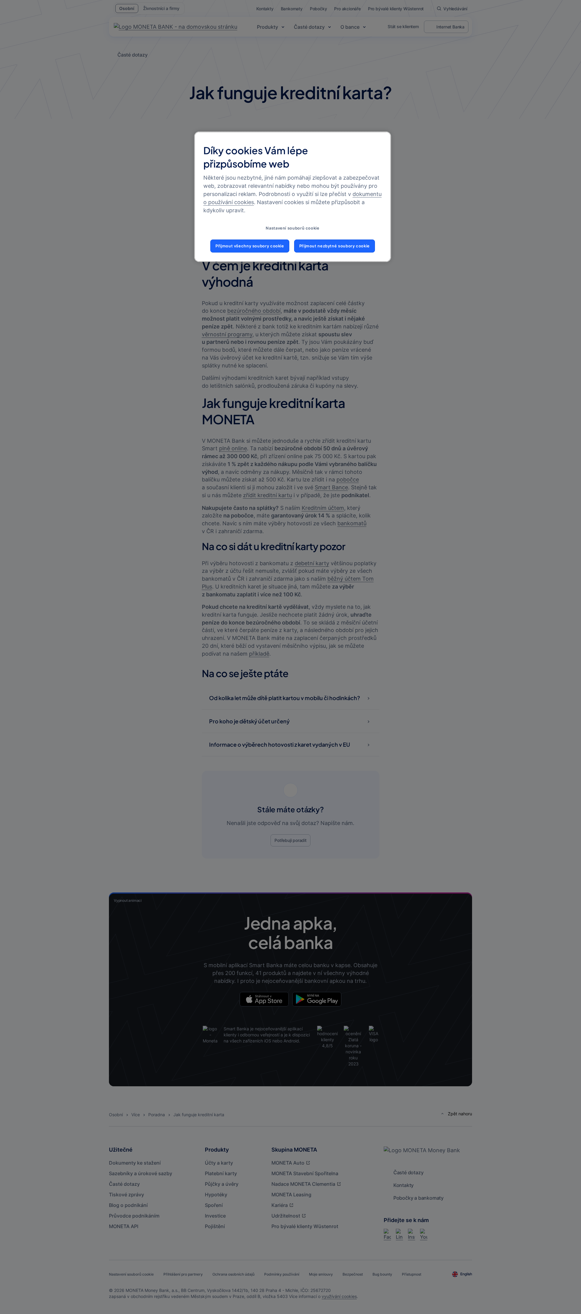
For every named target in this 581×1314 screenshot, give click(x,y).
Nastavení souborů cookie (292, 228)
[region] (292, 197)
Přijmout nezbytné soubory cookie (334, 246)
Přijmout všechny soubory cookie (249, 246)
